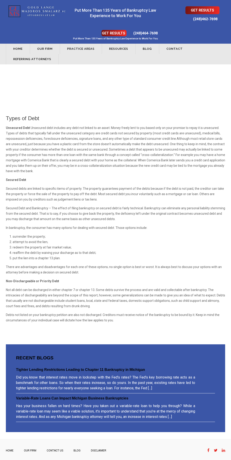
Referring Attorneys (32, 59)
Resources (118, 48)
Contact (174, 48)
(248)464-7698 (145, 33)
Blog (147, 48)
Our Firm (45, 48)
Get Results (202, 10)
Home (18, 48)
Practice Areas (81, 48)
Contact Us (55, 450)
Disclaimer (98, 450)
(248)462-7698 (205, 19)
